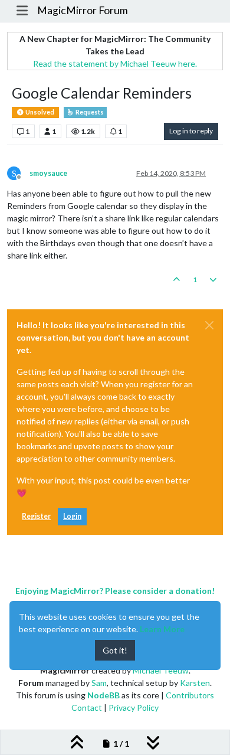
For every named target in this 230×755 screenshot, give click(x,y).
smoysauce (48, 173)
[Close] (209, 325)
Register (36, 516)
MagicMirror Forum (82, 10)
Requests (89, 112)
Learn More (162, 629)
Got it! (115, 650)
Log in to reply (191, 130)
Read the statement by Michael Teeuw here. (115, 63)
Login (72, 516)
